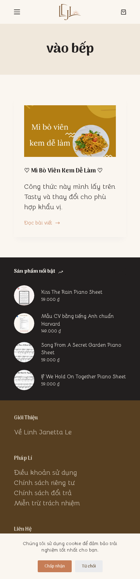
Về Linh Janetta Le (43, 432)
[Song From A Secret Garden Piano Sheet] (24, 352)
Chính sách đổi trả (43, 493)
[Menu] (17, 12)
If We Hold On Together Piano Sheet (83, 376)
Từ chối (89, 566)
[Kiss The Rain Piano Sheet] (24, 295)
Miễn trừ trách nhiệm (47, 503)
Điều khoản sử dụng (45, 472)
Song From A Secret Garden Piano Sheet (81, 349)
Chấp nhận (55, 566)
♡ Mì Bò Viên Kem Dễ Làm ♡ (63, 171)
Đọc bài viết (38, 223)
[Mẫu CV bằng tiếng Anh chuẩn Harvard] (24, 323)
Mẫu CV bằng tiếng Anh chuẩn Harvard (77, 320)
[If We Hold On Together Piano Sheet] (24, 380)
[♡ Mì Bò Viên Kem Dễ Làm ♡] (70, 131)
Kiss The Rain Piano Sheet (71, 292)
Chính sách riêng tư (44, 482)
